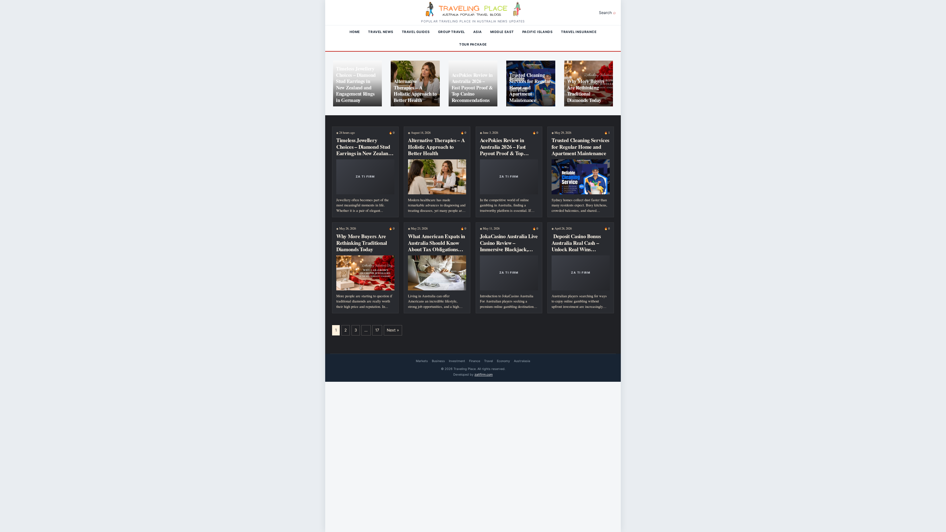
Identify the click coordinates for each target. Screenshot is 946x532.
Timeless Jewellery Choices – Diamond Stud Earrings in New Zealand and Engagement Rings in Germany (356, 84)
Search (605, 12)
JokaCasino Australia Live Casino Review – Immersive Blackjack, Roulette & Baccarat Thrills (509, 249)
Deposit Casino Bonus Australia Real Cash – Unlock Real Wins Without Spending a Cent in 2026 (579, 249)
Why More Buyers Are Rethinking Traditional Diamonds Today (586, 91)
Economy (503, 361)
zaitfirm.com (483, 374)
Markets (422, 361)
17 (377, 330)
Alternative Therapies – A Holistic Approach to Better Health (415, 91)
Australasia (522, 361)
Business (438, 361)
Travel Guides (416, 32)
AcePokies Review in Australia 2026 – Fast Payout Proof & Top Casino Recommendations (472, 87)
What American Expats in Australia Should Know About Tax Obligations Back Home (436, 245)
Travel (488, 361)
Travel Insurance (578, 32)
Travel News (380, 32)
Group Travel (451, 32)
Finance (474, 361)
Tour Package (473, 44)
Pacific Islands (537, 32)
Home (355, 32)
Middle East (502, 32)
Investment (457, 361)
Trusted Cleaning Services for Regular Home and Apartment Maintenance (530, 87)
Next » (393, 330)
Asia (477, 32)
